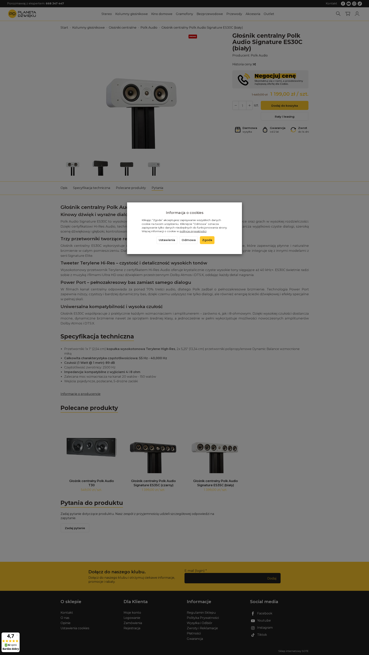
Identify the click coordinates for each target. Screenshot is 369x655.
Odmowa (189, 240)
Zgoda (207, 240)
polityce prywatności (193, 231)
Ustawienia (167, 240)
